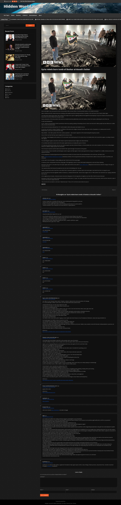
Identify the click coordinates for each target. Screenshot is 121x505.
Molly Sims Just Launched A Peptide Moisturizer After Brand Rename (71, 19)
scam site (44, 241)
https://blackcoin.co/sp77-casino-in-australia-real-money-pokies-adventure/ (58, 380)
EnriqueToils (45, 407)
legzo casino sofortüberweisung (50, 298)
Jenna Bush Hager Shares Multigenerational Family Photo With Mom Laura (21, 36)
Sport (40, 15)
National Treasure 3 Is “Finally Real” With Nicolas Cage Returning (22, 56)
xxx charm (45, 211)
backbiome (45, 461)
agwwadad (45, 227)
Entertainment (33, 15)
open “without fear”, (84, 164)
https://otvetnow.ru (55, 410)
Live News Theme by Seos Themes (69, 503)
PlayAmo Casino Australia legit (50, 337)
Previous (45, 189)
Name (41, 489)
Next (113, 189)
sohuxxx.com (45, 198)
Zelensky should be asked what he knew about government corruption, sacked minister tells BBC (23, 46)
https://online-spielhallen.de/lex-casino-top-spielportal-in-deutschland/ (57, 331)
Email (67, 489)
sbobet (44, 257)
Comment (42, 476)
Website (93, 489)
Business (18, 15)
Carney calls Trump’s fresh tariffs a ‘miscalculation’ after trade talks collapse (36, 19)
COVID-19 (25, 15)
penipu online (45, 231)
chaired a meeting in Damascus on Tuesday (53, 156)
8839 (44, 415)
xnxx (43, 252)
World (12, 15)
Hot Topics (6, 15)
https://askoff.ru (46, 401)
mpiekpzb (45, 398)
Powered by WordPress (60, 501)
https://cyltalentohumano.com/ (50, 385)
